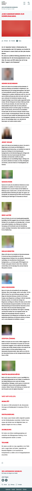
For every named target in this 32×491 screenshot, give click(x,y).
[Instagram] (6, 480)
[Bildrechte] (29, 35)
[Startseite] (3, 463)
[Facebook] (3, 480)
